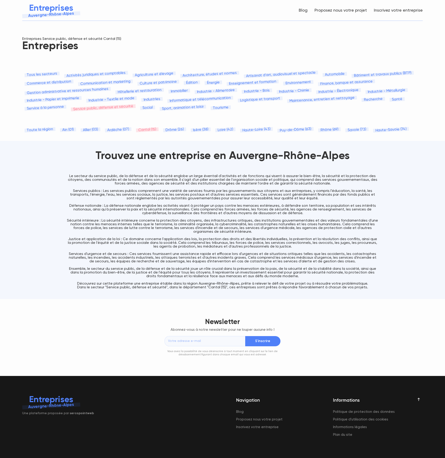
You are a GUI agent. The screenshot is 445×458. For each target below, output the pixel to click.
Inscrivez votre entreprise (398, 10)
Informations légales (350, 427)
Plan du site (342, 434)
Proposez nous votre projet (341, 10)
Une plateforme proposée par (58, 413)
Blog (303, 10)
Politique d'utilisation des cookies (360, 419)
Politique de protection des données (364, 411)
